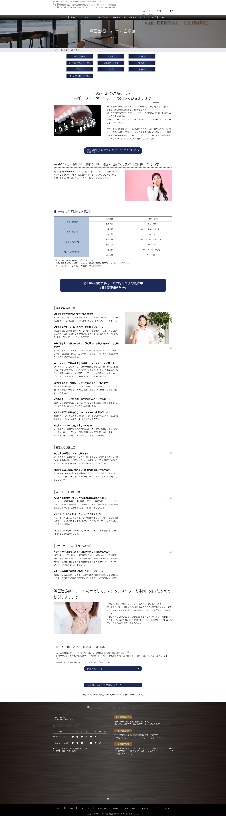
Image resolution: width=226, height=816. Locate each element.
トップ (55, 50)
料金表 (142, 69)
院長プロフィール (94, 668)
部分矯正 (80, 69)
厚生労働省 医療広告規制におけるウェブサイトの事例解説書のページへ (111, 150)
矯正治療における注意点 (79, 76)
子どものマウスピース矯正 (80, 63)
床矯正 (142, 56)
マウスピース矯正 (110, 63)
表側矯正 (142, 63)
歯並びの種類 (79, 56)
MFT (110, 56)
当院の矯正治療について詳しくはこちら (104, 685)
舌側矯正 (111, 69)
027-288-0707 (69, 725)
